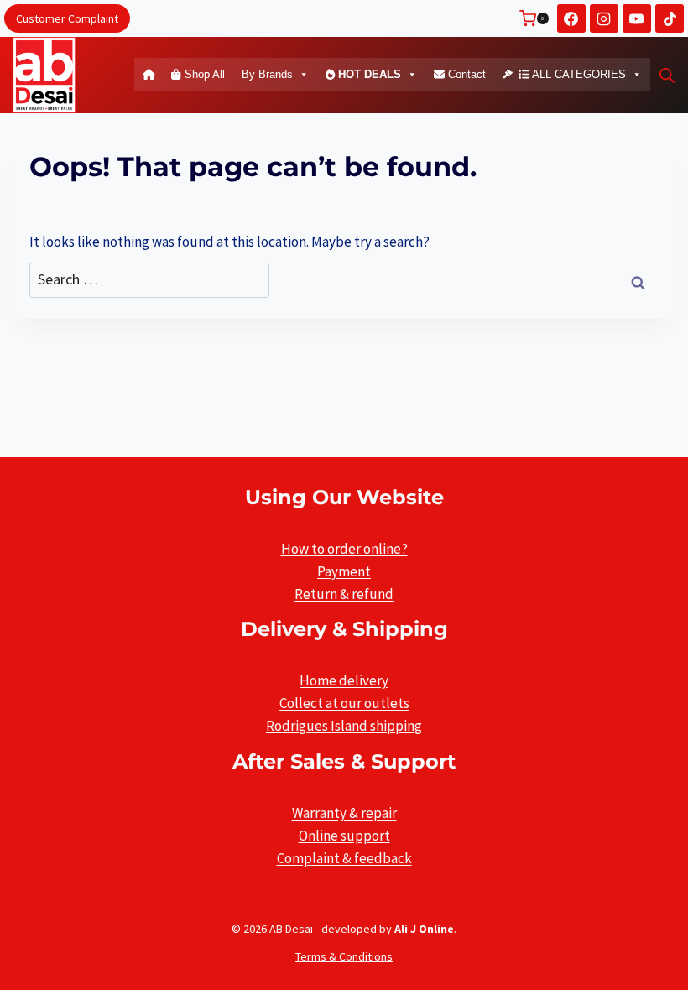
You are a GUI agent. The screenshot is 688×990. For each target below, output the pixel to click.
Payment (344, 571)
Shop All (203, 74)
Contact (465, 74)
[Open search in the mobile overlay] (667, 75)
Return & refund (344, 594)
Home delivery (344, 680)
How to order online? (344, 548)
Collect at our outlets (344, 703)
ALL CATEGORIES (577, 74)
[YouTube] (637, 18)
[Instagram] (604, 18)
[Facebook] (571, 18)
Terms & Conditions (344, 956)
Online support (344, 835)
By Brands (267, 74)
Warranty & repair (344, 813)
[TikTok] (669, 18)
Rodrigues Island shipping (344, 725)
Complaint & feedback (344, 858)
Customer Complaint (67, 18)
